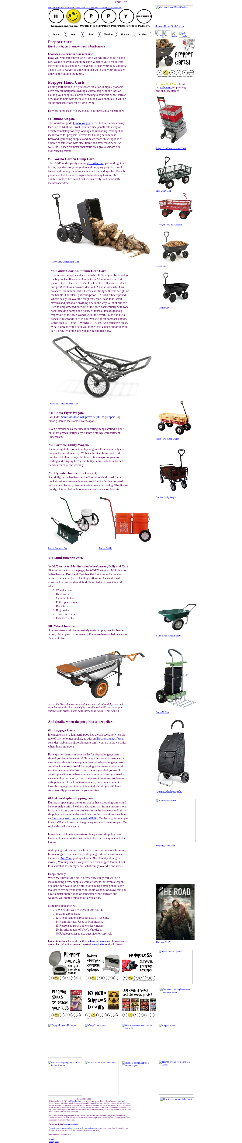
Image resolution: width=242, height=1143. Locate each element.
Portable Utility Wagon (166, 497)
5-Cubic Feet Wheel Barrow (168, 635)
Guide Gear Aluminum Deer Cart (63, 403)
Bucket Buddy (105, 548)
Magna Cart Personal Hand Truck (171, 148)
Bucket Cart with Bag (57, 548)
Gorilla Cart (161, 266)
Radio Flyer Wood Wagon (167, 438)
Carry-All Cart (162, 712)
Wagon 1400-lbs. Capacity (170, 224)
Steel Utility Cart (163, 191)
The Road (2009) (163, 942)
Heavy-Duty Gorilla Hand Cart (65, 261)
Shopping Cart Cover (165, 845)
